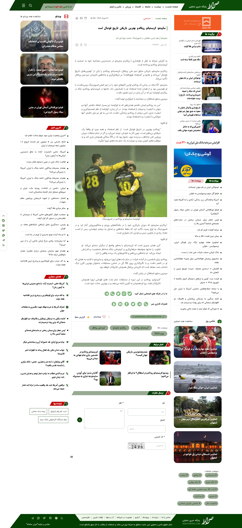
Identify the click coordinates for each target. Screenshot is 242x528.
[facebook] (126, 304)
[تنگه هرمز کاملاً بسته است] (211, 61)
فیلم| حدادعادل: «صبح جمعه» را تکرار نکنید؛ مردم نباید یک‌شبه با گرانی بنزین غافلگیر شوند (45, 74)
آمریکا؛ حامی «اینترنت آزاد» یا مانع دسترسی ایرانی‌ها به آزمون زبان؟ (43, 154)
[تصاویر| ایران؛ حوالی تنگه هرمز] (198, 377)
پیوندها (146, 517)
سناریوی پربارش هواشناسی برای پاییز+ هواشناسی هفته (196, 260)
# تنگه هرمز (211, 482)
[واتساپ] (3, 235)
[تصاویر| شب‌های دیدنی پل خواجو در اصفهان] (198, 447)
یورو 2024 (159, 333)
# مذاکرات (199, 496)
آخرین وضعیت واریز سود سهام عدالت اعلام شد (45, 135)
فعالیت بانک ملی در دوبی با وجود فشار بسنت (46, 162)
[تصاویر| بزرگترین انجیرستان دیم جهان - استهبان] (198, 412)
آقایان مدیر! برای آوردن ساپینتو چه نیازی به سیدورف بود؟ (85, 376)
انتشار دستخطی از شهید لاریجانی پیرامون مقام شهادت (43, 200)
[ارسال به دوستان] (81, 18)
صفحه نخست (171, 7)
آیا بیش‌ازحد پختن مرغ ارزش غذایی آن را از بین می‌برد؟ (43, 243)
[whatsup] (146, 304)
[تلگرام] (3, 240)
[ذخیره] (85, 18)
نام (163, 403)
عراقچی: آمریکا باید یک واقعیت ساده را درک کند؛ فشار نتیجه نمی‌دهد (43, 387)
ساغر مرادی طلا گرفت (192, 46)
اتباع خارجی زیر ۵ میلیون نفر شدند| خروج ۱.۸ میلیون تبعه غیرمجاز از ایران (43, 143)
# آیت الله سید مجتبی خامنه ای (203, 489)
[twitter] (133, 304)
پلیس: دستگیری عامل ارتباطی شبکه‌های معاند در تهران (43, 226)
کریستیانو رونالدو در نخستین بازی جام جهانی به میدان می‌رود (86, 355)
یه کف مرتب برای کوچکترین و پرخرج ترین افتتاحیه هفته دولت (43, 263)
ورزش (128, 7)
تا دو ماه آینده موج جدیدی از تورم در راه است (45, 235)
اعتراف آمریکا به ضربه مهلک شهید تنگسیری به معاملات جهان (42, 308)
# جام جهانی (194, 482)
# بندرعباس (211, 475)
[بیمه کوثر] (198, 171)
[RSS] (3, 245)
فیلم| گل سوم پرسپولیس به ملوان (204, 193)
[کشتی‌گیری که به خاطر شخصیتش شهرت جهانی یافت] (211, 126)
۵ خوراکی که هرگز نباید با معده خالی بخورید (199, 309)
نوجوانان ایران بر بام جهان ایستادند (190, 80)
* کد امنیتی (159, 437)
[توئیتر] (3, 230)
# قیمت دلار (211, 503)
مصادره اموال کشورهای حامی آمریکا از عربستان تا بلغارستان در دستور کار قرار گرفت (43, 216)
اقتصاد (138, 7)
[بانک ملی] (198, 143)
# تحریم (213, 496)
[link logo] (205, 5)
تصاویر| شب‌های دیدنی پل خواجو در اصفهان (200, 456)
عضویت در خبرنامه (124, 517)
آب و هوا (110, 517)
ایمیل (162, 420)
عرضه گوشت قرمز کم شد (208, 230)
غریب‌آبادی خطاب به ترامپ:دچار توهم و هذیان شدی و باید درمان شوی (42, 375)
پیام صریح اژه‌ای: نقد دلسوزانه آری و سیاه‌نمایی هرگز (43, 342)
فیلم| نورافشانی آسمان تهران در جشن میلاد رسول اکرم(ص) (196, 211)
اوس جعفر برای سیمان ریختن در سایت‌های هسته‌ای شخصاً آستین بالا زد (196, 221)
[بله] (3, 220)
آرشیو (137, 517)
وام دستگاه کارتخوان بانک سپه (53, 420)
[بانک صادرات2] (198, 157)
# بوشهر (197, 475)
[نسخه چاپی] (76, 18)
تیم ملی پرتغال (98, 328)
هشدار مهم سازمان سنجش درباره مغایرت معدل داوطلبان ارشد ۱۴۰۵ (43, 253)
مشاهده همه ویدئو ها (30, 17)
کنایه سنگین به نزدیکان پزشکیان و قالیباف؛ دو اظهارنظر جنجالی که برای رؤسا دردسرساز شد (196, 300)
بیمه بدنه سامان (38, 411)
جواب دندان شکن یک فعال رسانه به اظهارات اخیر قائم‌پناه (44, 352)
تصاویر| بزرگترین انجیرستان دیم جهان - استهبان (198, 421)
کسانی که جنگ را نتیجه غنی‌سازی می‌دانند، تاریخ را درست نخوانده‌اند (190, 95)
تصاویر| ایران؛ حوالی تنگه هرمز (202, 388)
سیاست (157, 7)
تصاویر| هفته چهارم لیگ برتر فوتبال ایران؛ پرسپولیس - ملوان (196, 244)
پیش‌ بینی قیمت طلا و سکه (207, 236)
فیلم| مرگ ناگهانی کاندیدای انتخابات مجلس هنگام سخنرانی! (45, 44)
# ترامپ (184, 475)
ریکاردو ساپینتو (119, 328)
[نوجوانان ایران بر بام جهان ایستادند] (211, 77)
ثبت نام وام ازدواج (59, 411)
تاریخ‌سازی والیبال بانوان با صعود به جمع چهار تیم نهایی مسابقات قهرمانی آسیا (189, 111)
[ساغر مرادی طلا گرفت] (211, 46)
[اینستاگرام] (3, 225)
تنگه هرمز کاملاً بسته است (190, 59)
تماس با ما (166, 517)
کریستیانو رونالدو (141, 328)
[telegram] (139, 304)
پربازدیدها (213, 181)
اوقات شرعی (98, 517)
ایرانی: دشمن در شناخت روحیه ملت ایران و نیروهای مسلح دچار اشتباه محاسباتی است (43, 190)
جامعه (147, 7)
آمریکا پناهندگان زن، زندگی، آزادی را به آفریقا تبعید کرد (196, 201)
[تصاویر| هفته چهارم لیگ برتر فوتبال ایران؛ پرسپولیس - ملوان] (198, 342)
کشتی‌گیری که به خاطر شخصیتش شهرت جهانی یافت (189, 128)
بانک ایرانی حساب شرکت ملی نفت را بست (200, 252)
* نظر (121, 403)
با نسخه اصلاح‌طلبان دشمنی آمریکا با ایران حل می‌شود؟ (196, 290)
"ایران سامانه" (32, 524)
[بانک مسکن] (198, 23)
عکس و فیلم (115, 7)
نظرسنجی (86, 517)
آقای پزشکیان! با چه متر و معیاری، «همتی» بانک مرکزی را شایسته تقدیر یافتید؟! (42, 363)
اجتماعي (146, 18)
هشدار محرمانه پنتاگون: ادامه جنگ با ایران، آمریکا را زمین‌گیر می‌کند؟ (43, 170)
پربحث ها (196, 181)
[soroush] (114, 304)
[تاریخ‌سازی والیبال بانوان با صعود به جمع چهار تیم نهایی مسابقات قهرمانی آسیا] (211, 110)
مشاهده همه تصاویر (183, 321)
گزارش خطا (80, 317)
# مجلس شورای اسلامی (189, 503)
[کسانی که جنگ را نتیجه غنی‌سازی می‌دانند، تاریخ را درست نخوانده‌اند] (211, 93)
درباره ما (155, 517)
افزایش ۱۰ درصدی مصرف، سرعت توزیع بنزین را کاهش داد (196, 270)
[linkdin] (120, 304)
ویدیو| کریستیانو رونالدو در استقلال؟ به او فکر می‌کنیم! (148, 374)
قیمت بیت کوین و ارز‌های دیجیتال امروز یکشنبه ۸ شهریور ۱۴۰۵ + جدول (196, 280)
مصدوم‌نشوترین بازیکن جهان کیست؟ (136, 353)
